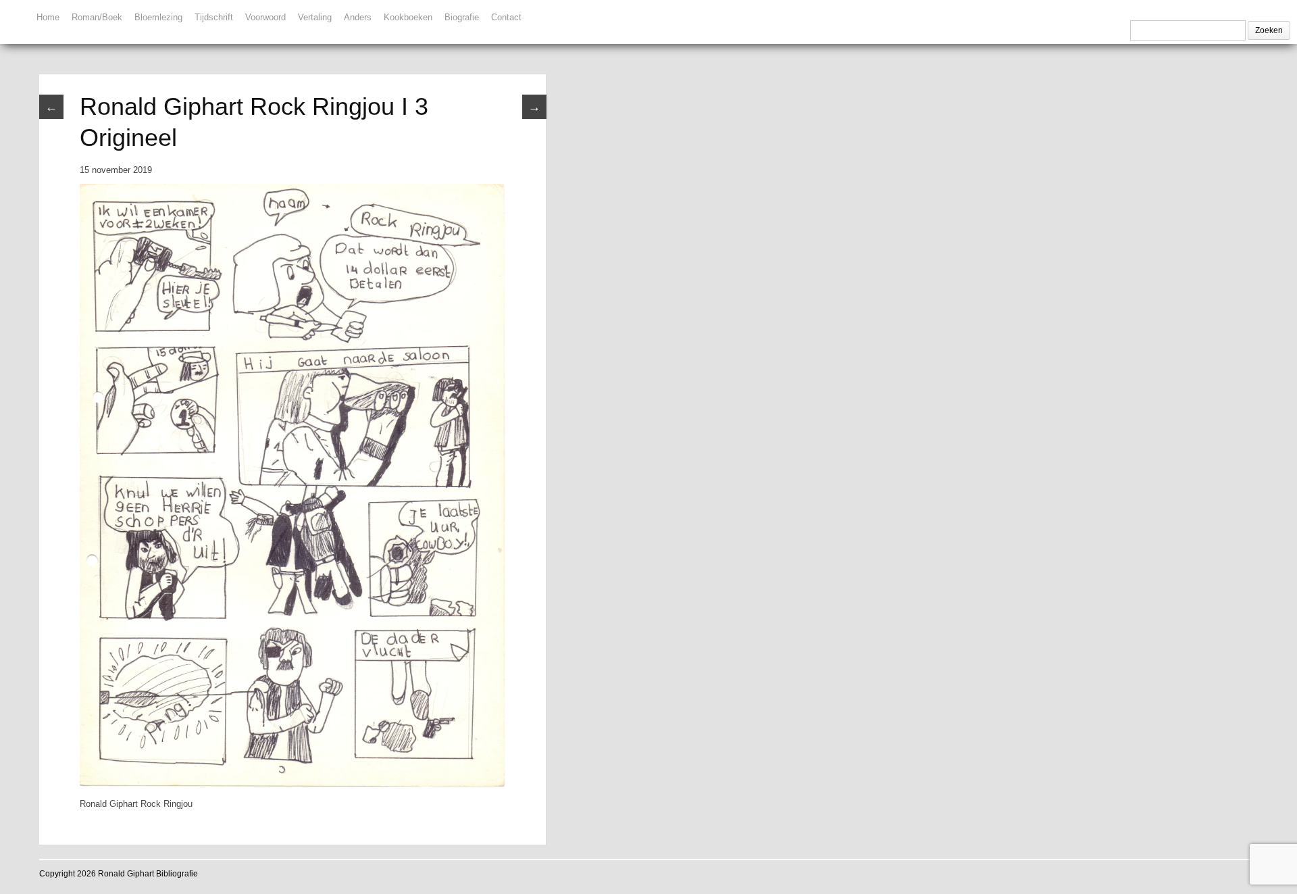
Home (47, 17)
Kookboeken (408, 17)
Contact (506, 17)
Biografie (461, 17)
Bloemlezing (158, 17)
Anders (358, 17)
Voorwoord (265, 17)
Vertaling (315, 17)
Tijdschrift (214, 17)
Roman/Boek (97, 17)
